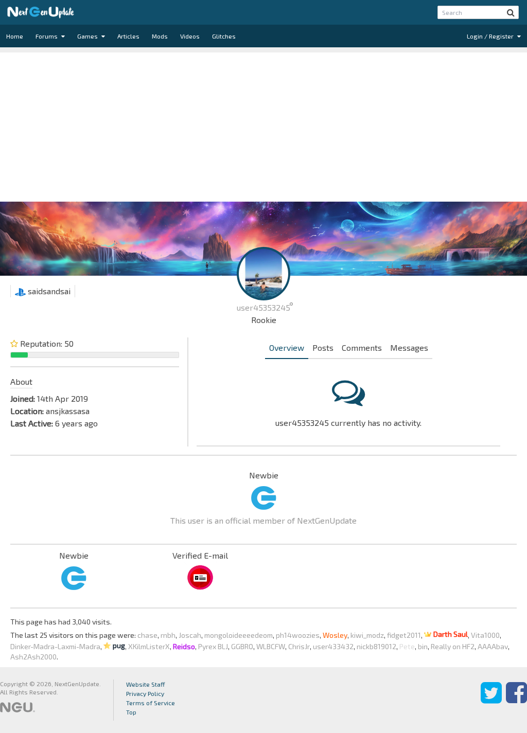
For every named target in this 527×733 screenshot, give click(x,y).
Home (14, 36)
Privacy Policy (145, 693)
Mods (160, 36)
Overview (286, 347)
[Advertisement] (263, 124)
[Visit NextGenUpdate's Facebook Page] (516, 700)
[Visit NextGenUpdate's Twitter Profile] (491, 700)
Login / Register (491, 36)
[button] (511, 12)
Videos (190, 36)
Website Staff (145, 684)
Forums (47, 36)
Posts (322, 347)
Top (131, 712)
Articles (128, 36)
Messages (409, 347)
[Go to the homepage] (40, 12)
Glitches (224, 36)
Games (88, 36)
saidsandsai (48, 291)
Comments (362, 347)
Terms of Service (150, 702)
